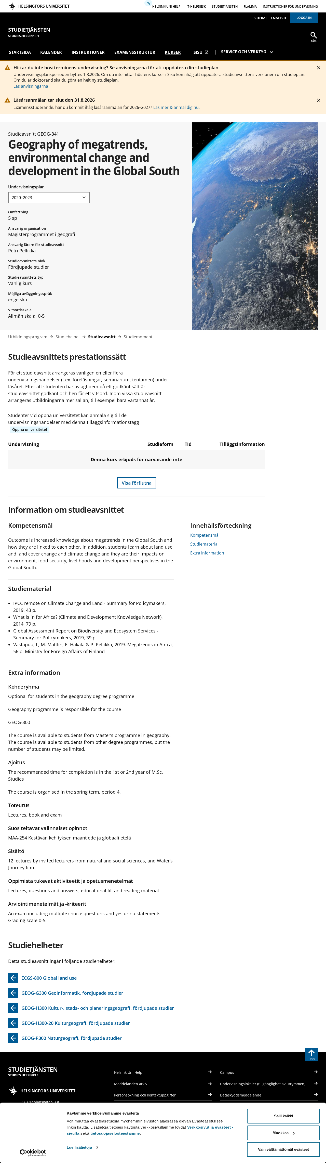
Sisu (201, 52)
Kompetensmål (205, 535)
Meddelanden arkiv (130, 1083)
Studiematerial (204, 544)
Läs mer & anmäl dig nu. (176, 107)
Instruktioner (88, 52)
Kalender (51, 52)
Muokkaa (281, 1133)
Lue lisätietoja (79, 1147)
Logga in (304, 18)
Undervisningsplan (26, 187)
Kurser (173, 52)
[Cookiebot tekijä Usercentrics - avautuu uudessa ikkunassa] (33, 1153)
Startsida (20, 52)
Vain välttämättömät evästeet (283, 1149)
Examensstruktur (134, 52)
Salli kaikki (283, 1116)
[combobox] (49, 197)
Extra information (207, 553)
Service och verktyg (243, 52)
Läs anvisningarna (30, 86)
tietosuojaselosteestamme (115, 1133)
